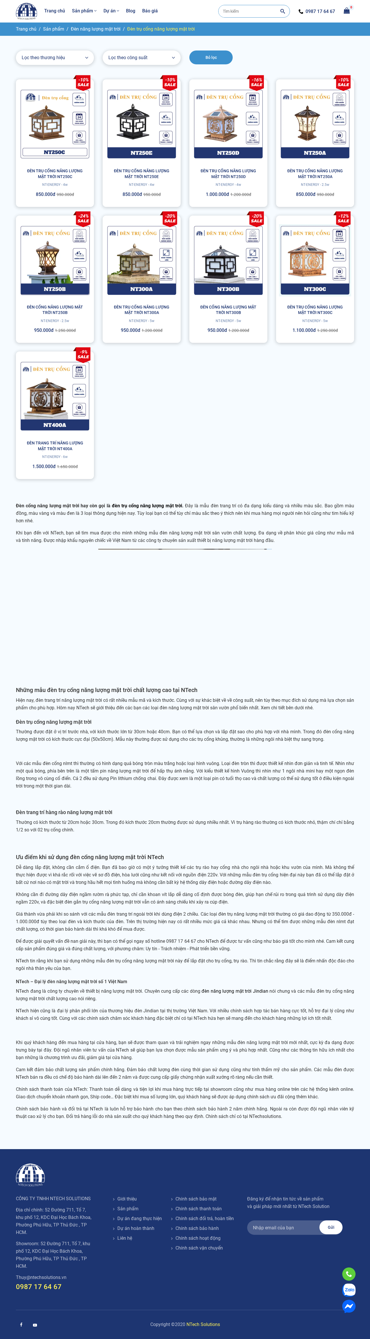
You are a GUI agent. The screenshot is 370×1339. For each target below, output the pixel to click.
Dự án (109, 11)
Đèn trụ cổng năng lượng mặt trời (161, 29)
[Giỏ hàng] (347, 10)
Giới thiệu (127, 1199)
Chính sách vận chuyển (199, 1248)
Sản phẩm (82, 11)
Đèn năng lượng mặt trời (96, 29)
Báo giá (150, 11)
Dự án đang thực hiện (139, 1218)
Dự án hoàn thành (135, 1228)
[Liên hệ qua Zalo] (349, 1290)
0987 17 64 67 (320, 11)
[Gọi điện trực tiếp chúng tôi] (349, 1274)
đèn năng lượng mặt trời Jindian (234, 991)
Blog (130, 11)
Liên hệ (124, 1238)
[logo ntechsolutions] (26, 11)
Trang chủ (54, 11)
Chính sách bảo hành (197, 1228)
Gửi (331, 1227)
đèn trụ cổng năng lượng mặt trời (147, 505)
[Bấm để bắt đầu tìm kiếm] (283, 11)
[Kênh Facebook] (21, 1324)
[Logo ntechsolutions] (30, 1175)
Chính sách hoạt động (198, 1238)
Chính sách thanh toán (198, 1208)
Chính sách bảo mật (196, 1199)
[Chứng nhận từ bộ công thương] (269, 1249)
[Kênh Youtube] (35, 1325)
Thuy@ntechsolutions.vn (41, 1277)
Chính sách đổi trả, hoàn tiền (204, 1218)
